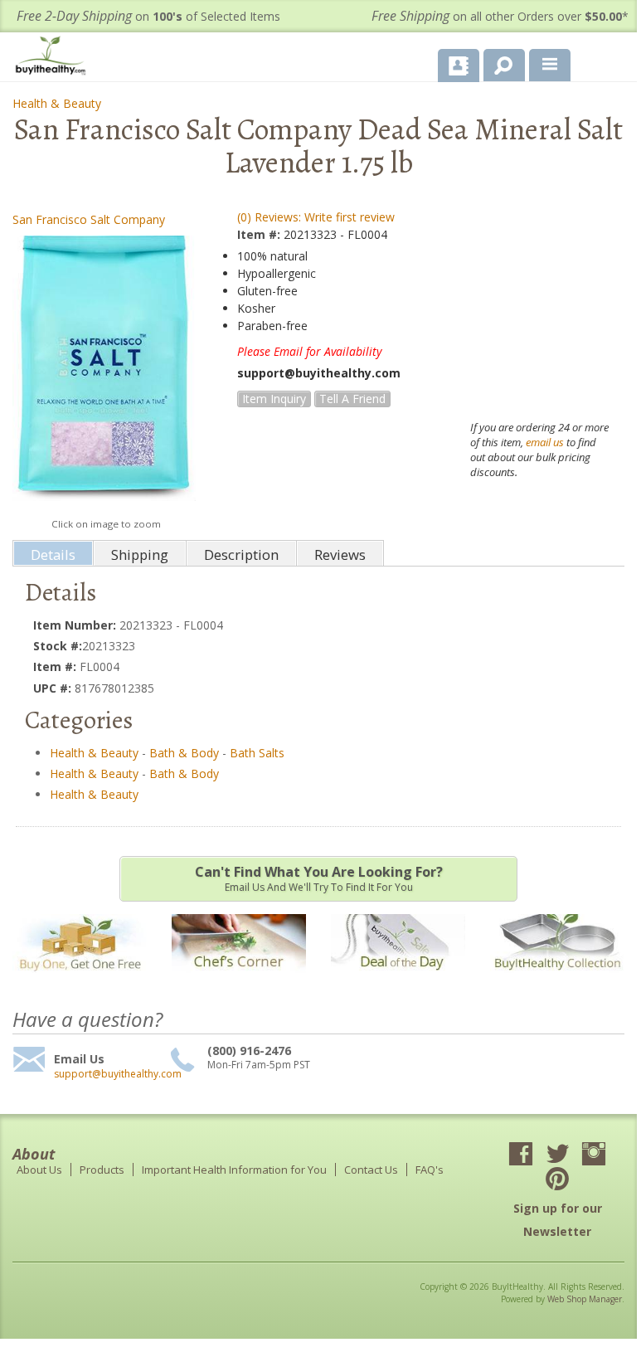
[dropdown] (550, 65)
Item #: (260, 234)
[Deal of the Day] (398, 981)
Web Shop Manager (584, 1299)
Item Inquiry (274, 398)
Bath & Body (184, 753)
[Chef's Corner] (239, 981)
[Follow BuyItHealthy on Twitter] (557, 1155)
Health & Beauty (56, 103)
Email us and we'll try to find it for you (319, 878)
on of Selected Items (148, 16)
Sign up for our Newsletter (557, 1219)
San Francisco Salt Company (88, 219)
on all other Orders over (500, 16)
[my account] (458, 65)
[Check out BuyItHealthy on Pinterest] (557, 1180)
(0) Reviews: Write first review (316, 217)
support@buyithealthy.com (110, 1074)
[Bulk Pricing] (557, 981)
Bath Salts (257, 753)
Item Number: (76, 625)
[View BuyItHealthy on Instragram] (593, 1155)
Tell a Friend (352, 398)
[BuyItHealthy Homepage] (54, 57)
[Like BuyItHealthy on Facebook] (520, 1155)
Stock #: (57, 646)
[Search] (497, 62)
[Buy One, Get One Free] (79, 981)
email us (545, 442)
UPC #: (54, 688)
